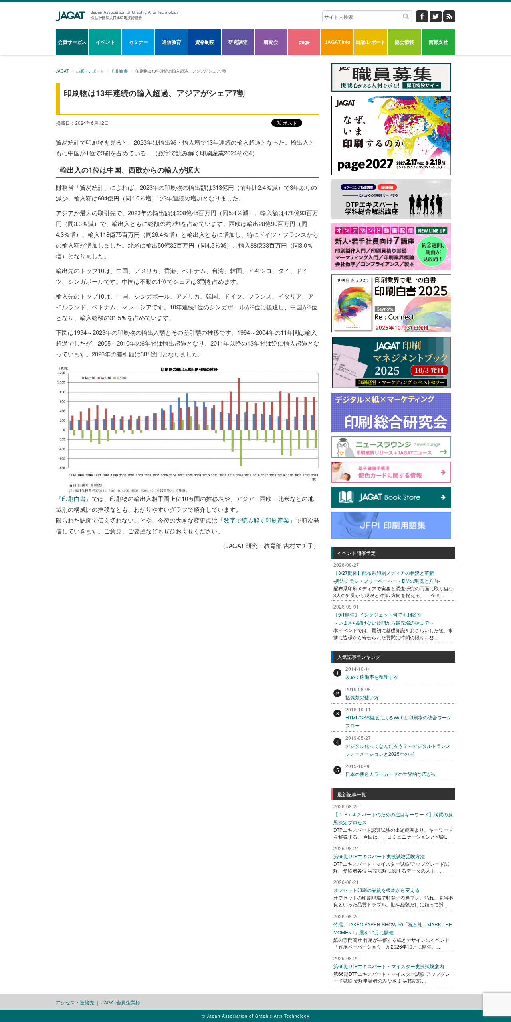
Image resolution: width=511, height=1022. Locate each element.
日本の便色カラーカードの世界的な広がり (390, 773)
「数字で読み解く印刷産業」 (256, 520)
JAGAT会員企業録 (120, 1002)
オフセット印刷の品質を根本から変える (376, 889)
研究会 (271, 41)
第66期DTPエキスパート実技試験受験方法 (379, 856)
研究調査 (238, 41)
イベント (105, 41)
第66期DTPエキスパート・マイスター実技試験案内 (388, 966)
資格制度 (204, 41)
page (304, 41)
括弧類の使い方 (362, 697)
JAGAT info (337, 41)
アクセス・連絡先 (75, 1002)
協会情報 (404, 41)
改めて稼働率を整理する (371, 676)
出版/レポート (371, 41)
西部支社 (438, 41)
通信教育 (171, 41)
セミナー (138, 41)
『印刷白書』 (74, 498)
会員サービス (72, 41)
